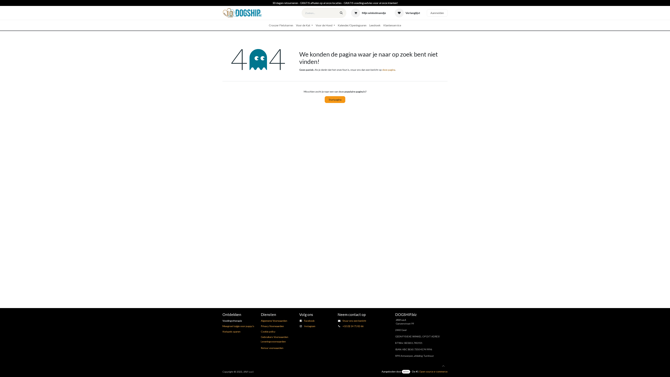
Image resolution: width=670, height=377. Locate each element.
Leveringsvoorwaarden (273, 341)
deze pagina (388, 69)
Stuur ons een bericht (354, 320)
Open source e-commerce (433, 371)
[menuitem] (281, 25)
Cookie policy (268, 331)
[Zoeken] (341, 13)
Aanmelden (437, 12)
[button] (443, 366)
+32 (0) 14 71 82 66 (353, 326)
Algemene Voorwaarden (274, 320)
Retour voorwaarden (272, 347)
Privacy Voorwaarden (272, 326)
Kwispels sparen (231, 331)
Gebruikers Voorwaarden (274, 336)
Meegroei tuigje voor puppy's (238, 326)
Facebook (309, 320)
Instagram (309, 326)
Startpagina (335, 99)
